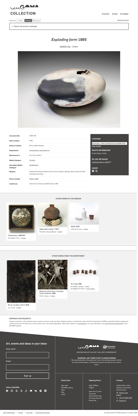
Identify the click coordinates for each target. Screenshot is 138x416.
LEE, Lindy (11, 308)
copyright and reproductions (114, 323)
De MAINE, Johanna (77, 287)
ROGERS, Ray (65, 46)
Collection (23, 13)
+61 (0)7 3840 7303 (125, 398)
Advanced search (123, 20)
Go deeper (124, 14)
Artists (115, 14)
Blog (62, 392)
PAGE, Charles (44, 296)
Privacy (20, 413)
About (63, 394)
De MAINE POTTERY (77, 289)
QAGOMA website (67, 388)
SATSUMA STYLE (14, 238)
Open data (64, 385)
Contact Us (122, 401)
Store (63, 390)
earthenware (33, 165)
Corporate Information (43, 413)
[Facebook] (93, 171)
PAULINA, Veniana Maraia (47, 232)
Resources (36, 20)
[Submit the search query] (11, 26)
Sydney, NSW (33, 179)
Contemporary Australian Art (39, 150)
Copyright (29, 413)
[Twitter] (96, 171)
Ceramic (32, 160)
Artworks (105, 14)
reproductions (82, 323)
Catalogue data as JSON (100, 162)
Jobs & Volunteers (9, 413)
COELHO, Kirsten (76, 229)
